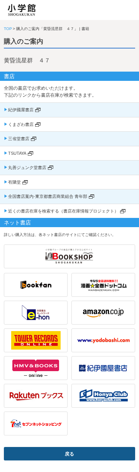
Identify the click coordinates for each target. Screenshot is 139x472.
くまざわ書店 (21, 124)
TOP (8, 29)
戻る (69, 454)
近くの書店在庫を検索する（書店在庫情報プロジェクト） (63, 211)
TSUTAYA (17, 153)
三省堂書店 (18, 138)
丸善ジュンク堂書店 (27, 167)
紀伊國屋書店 (21, 109)
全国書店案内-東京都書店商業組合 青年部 (47, 196)
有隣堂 (14, 182)
